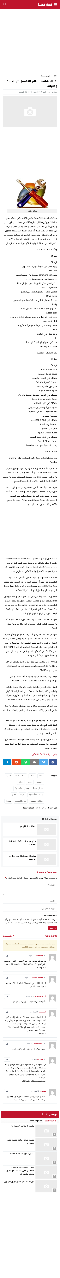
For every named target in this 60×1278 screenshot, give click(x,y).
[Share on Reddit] (16, 762)
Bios (41, 776)
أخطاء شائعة (20, 776)
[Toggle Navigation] (56, 4)
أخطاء (32, 776)
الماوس (40, 782)
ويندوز (8, 801)
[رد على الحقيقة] (7, 1012)
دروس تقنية (45, 76)
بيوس (30, 782)
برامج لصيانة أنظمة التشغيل (44, 754)
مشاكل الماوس (37, 801)
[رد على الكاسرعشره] (7, 997)
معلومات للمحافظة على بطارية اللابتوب (22, 857)
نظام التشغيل (20, 801)
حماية (21, 782)
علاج (14, 794)
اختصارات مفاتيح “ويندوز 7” (22, 1126)
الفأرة (8, 776)
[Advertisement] (30, 40)
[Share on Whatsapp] (25, 762)
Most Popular (36, 1120)
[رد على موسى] (7, 1091)
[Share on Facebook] (52, 762)
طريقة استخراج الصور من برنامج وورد (18, 1181)
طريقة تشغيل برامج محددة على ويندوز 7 (20, 1141)
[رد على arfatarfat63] (7, 1044)
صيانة (22, 794)
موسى (43, 1091)
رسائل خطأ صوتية (22, 788)
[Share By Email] (34, 762)
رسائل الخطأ (38, 788)
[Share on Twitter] (43, 762)
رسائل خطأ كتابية (36, 794)
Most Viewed (50, 1121)
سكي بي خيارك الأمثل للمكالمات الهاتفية (22, 843)
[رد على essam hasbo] (7, 978)
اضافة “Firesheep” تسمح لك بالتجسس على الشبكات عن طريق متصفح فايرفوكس (20, 1171)
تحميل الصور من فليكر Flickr (22, 1154)
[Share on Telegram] (7, 762)
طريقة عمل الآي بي (27, 826)
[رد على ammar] (7, 1059)
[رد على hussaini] (7, 956)
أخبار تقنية (45, 4)
